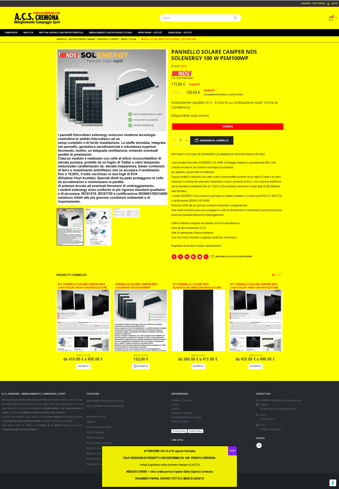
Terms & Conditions (180, 421)
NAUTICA (28, 32)
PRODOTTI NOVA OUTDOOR (99, 443)
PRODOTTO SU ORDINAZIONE (100, 459)
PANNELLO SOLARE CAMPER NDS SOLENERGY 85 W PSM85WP (136, 285)
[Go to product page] (83, 320)
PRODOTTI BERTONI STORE (99, 427)
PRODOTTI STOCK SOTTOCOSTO (101, 448)
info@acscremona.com (270, 429)
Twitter (180, 257)
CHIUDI (233, 451)
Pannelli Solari (83, 355)
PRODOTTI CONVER (95, 432)
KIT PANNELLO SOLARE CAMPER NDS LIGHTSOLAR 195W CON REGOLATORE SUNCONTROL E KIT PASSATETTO (254, 286)
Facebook (174, 257)
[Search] (235, 17)
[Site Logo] (37, 18)
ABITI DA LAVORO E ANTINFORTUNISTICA (61, 32)
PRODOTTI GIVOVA (95, 437)
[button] (57, 127)
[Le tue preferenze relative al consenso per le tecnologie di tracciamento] (332, 482)
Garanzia (306, 3)
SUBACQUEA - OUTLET (96, 464)
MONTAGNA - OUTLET (96, 416)
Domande (227, 126)
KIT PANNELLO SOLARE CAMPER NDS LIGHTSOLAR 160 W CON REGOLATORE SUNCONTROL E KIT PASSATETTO (82, 286)
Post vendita (318, 3)
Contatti (174, 404)
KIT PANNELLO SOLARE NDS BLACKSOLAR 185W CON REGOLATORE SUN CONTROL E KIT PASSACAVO (197, 286)
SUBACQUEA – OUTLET (180, 32)
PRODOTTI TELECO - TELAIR (99, 453)
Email (200, 257)
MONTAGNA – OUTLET (150, 32)
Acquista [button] (142, 366)
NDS (184, 66)
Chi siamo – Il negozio (181, 400)
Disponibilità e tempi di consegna (186, 417)
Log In (334, 3)
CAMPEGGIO (11, 32)
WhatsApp (206, 257)
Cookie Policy (195, 431)
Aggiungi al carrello (214, 140)
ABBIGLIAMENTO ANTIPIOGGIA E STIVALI (110, 32)
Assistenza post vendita (181, 413)
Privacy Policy (179, 431)
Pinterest (193, 257)
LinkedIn (187, 257)
